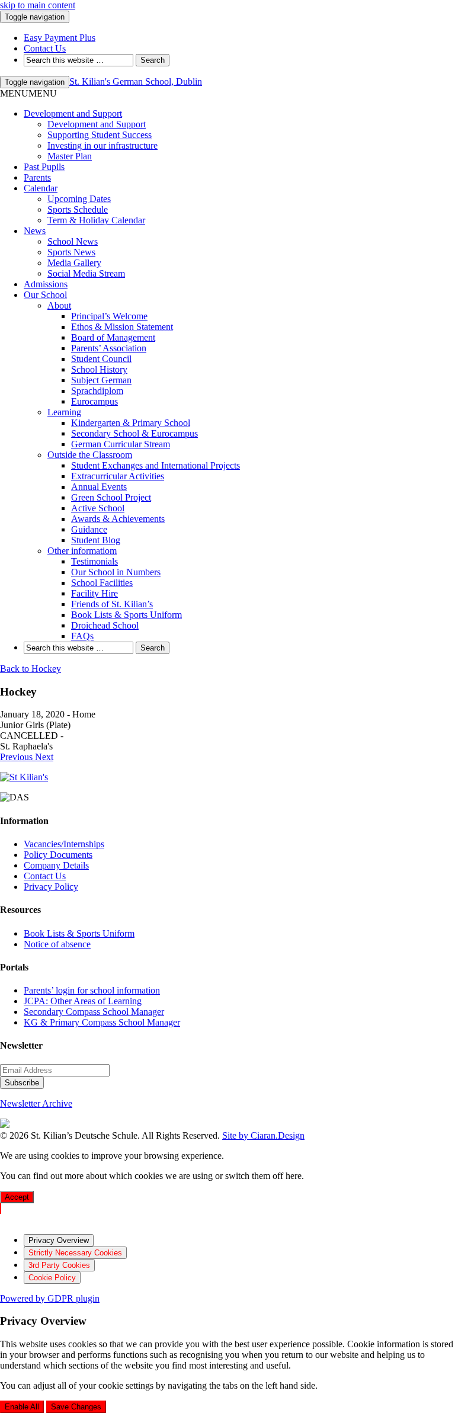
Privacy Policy (51, 887)
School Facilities (102, 583)
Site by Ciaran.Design (263, 1135)
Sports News (71, 252)
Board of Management (113, 337)
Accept (17, 1197)
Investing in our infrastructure (102, 145)
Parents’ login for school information (92, 990)
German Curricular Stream (120, 444)
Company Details (56, 865)
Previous (17, 757)
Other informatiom (82, 551)
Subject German (101, 380)
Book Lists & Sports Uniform (126, 615)
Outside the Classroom (89, 455)
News (35, 231)
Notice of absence (57, 944)
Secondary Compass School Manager (94, 1012)
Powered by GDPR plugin (50, 1298)
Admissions (46, 284)
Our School (45, 295)
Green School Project (111, 497)
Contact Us (45, 876)
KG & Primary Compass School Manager (102, 1022)
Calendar (40, 188)
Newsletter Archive (36, 1103)
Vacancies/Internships (64, 844)
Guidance (89, 529)
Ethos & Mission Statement (122, 327)
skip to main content (37, 5)
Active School (97, 508)
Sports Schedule (77, 209)
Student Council (101, 359)
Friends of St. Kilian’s (112, 604)
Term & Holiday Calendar (96, 220)
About (59, 305)
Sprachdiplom (97, 391)
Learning (64, 412)
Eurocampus (94, 401)
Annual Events (99, 487)
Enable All (22, 1406)
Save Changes (76, 1406)
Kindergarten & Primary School (130, 423)
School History (99, 369)
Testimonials (94, 561)
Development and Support (73, 113)
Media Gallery (74, 263)
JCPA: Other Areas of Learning (83, 1001)
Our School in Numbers (116, 572)
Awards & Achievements (118, 519)
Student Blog (95, 540)
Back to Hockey (30, 669)
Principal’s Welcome (109, 316)
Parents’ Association (108, 348)
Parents (37, 177)
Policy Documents (58, 855)
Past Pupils (44, 167)
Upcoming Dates (79, 199)
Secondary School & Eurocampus (134, 433)
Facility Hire (94, 593)
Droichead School (105, 625)
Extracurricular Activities (117, 476)
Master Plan (69, 156)
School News (72, 241)
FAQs (82, 636)
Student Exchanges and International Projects (155, 465)
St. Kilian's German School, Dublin (135, 81)
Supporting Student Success (99, 135)
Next (44, 757)
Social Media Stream (86, 273)
